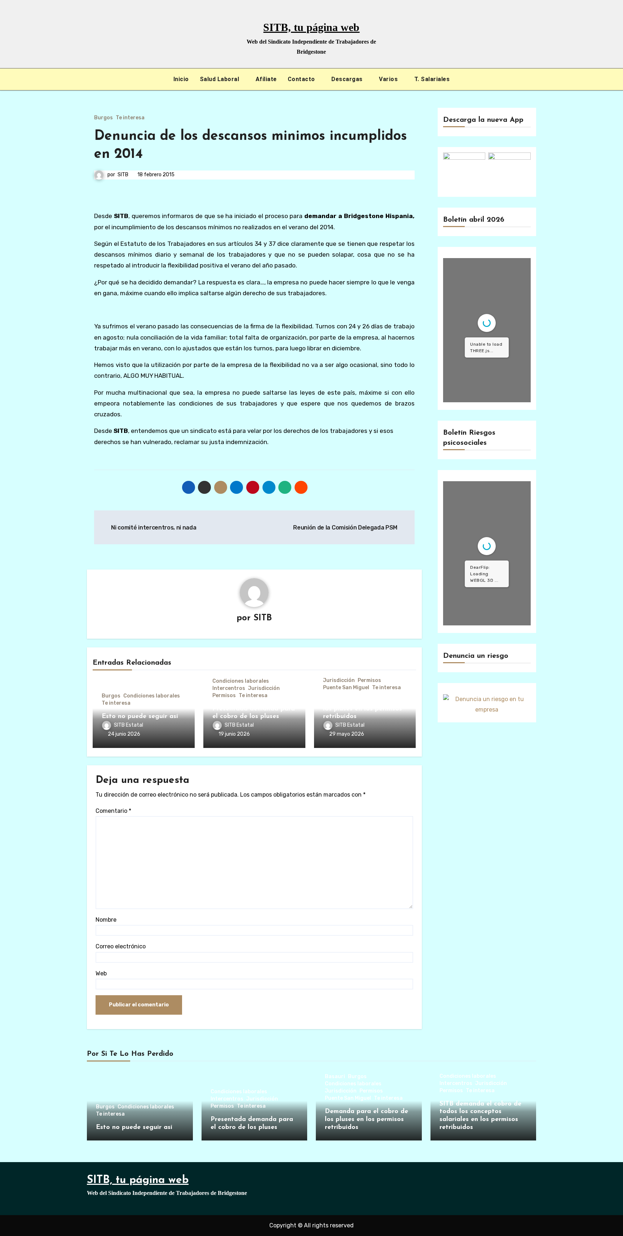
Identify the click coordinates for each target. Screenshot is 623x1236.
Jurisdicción (264, 688)
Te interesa (130, 117)
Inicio (181, 79)
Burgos (103, 117)
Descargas (347, 79)
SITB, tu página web (311, 27)
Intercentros (228, 688)
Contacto (302, 79)
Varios (389, 79)
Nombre (106, 919)
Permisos (224, 695)
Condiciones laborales (151, 696)
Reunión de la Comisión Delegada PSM (345, 527)
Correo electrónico (121, 946)
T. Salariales (432, 79)
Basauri (335, 1076)
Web (101, 973)
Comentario (113, 810)
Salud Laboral (220, 79)
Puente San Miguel (346, 687)
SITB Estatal (128, 725)
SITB (123, 175)
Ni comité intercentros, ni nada (153, 527)
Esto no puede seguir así (140, 716)
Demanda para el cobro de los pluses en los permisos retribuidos (364, 709)
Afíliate (266, 79)
